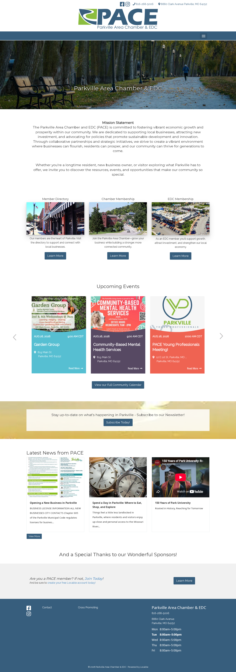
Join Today (93, 579)
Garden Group (47, 344)
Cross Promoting (88, 607)
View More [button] (34, 536)
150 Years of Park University (173, 503)
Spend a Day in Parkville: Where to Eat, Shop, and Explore (117, 505)
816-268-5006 (144, 4)
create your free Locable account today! (72, 582)
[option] (58, 336)
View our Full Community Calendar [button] (118, 385)
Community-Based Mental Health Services (116, 347)
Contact (47, 607)
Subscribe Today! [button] (118, 422)
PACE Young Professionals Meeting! (176, 347)
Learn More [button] (55, 255)
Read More (74, 368)
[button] (203, 36)
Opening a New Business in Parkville (53, 503)
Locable (144, 667)
